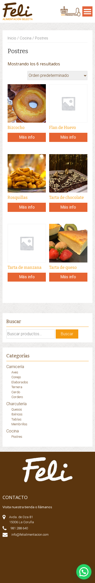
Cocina (25, 38)
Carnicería (15, 366)
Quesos (16, 409)
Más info (27, 137)
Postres (16, 437)
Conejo (16, 377)
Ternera (16, 387)
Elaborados (19, 382)
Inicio (12, 38)
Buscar (67, 333)
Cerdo (15, 392)
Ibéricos (17, 414)
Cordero (17, 397)
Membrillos (19, 424)
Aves (14, 372)
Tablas (16, 419)
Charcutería (16, 403)
